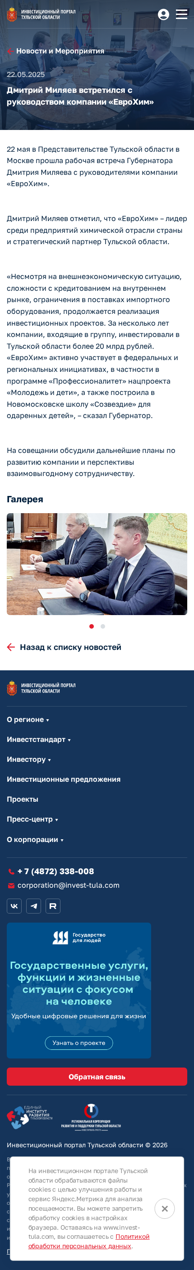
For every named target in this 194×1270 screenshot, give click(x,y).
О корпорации (32, 839)
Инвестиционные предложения (63, 779)
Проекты (22, 799)
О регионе (25, 719)
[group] (97, 564)
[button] (91, 626)
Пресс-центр (30, 819)
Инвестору (26, 759)
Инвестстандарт (36, 739)
